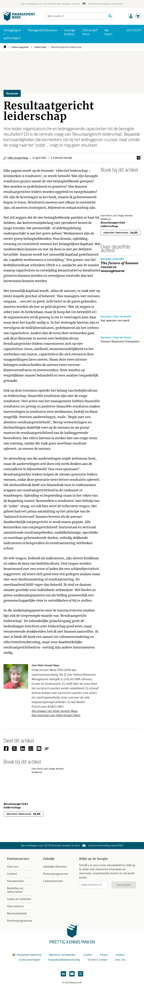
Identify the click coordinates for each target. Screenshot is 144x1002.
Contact (12, 874)
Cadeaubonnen (53, 881)
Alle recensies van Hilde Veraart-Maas (56, 715)
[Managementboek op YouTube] (72, 973)
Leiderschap (40, 47)
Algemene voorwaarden (62, 954)
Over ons (12, 866)
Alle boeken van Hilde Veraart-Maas (55, 711)
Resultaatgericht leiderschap (66, 47)
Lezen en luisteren (19, 899)
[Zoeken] (110, 16)
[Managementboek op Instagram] (80, 973)
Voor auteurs (15, 906)
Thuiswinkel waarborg (29, 954)
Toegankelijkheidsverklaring (64, 959)
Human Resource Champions (120, 341)
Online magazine (20, 47)
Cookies (120, 954)
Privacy (104, 954)
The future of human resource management (119, 267)
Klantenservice (18, 859)
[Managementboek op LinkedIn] (63, 973)
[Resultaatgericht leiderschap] (113, 192)
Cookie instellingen (29, 959)
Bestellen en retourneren (15, 890)
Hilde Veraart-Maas (18, 157)
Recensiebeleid (17, 913)
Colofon (87, 954)
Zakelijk (48, 859)
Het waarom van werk (115, 320)
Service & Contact (97, 959)
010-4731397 (133, 30)
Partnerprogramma (19, 920)
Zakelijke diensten (55, 866)
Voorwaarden (15, 881)
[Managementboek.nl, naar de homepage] (19, 19)
